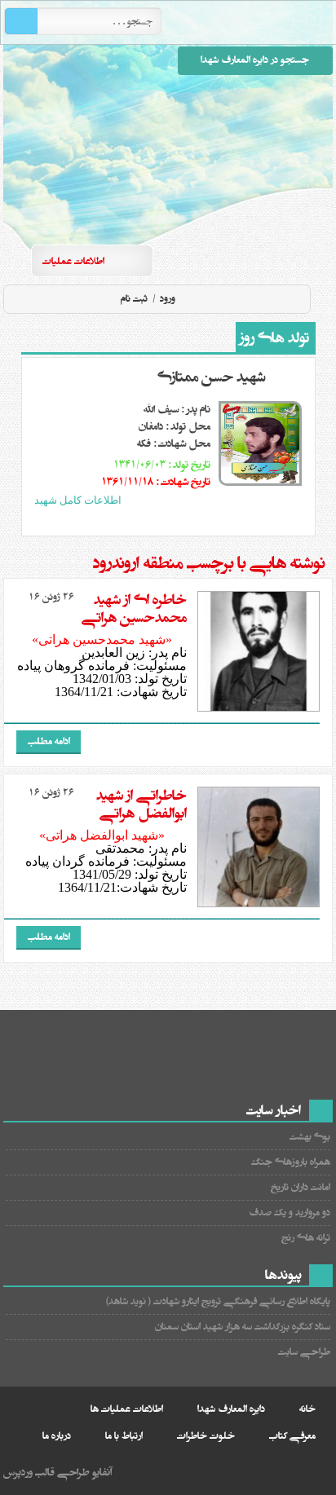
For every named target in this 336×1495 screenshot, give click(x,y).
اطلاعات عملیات (73, 261)
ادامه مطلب (49, 741)
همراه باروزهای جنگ (290, 1162)
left (166, 521)
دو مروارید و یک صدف (289, 1212)
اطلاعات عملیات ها (127, 1409)
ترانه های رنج (305, 1237)
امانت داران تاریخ (300, 1187)
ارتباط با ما (124, 1436)
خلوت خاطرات (206, 1436)
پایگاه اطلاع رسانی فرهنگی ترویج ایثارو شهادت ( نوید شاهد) (218, 1301)
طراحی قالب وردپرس (46, 1472)
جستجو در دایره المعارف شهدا (255, 60)
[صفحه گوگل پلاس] (200, 260)
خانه (307, 1409)
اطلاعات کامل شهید (78, 500)
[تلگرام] (288, 260)
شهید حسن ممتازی (211, 377)
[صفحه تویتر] (258, 260)
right (186, 521)
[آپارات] (229, 260)
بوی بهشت (310, 1136)
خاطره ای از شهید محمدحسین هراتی (134, 609)
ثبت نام (134, 298)
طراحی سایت (304, 1352)
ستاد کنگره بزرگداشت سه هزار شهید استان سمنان (242, 1326)
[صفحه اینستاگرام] (317, 260)
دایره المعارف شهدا (231, 1409)
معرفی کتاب (292, 1436)
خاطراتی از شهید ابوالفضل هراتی (141, 805)
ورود (166, 298)
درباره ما (56, 1436)
